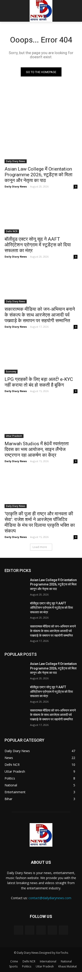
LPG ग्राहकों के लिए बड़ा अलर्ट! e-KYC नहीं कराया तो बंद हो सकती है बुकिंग (39, 382)
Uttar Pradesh (14, 435)
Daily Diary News (15, 161)
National (66, 961)
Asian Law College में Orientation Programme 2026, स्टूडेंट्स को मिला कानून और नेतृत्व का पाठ (38, 174)
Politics (26, 966)
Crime (14, 961)
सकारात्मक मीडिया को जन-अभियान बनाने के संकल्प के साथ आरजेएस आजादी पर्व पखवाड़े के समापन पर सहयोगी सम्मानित (40, 314)
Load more (40, 547)
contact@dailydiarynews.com (49, 898)
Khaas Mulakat (67, 966)
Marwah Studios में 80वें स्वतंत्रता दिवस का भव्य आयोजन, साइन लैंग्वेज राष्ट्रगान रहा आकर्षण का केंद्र (37, 449)
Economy (11, 371)
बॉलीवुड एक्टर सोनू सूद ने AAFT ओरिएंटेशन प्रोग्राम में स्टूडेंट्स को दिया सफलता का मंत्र (38, 244)
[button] (75, 11)
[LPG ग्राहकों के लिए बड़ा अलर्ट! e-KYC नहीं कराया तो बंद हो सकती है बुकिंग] (41, 355)
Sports (13, 966)
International (48, 961)
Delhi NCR (12, 231)
